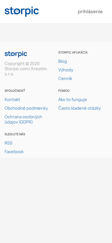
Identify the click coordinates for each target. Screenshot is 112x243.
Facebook (14, 151)
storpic (22, 12)
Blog (62, 61)
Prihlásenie (90, 11)
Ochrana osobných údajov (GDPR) (23, 119)
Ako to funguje (72, 99)
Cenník (65, 78)
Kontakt (12, 99)
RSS (8, 143)
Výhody (65, 70)
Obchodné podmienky (26, 108)
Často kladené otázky (79, 108)
